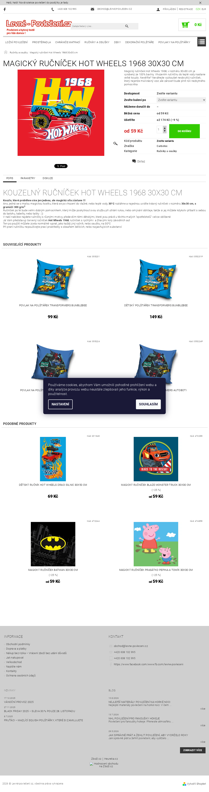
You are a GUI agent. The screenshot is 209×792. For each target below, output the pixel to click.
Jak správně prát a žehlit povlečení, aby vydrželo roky (148, 735)
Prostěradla (41, 42)
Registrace (186, 9)
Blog (112, 690)
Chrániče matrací (67, 42)
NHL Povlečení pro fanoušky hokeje (134, 718)
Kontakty (11, 671)
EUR (204, 9)
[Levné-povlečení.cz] (39, 27)
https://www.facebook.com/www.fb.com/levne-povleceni (148, 664)
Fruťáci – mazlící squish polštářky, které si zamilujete (43, 720)
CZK (198, 9)
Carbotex (162, 146)
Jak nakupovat (14, 657)
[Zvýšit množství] (165, 128)
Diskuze (48, 178)
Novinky (10, 690)
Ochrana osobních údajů (21, 675)
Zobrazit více (192, 750)
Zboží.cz (96, 758)
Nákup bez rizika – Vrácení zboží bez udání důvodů (36, 653)
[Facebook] (5, 9)
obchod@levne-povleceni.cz (131, 646)
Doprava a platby (16, 648)
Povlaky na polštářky (174, 42)
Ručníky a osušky (96, 42)
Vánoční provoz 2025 (18, 701)
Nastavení (60, 404)
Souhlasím (148, 404)
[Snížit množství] (165, 131)
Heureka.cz (111, 758)
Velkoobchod (14, 662)
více (202, 708)
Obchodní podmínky (18, 644)
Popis (9, 178)
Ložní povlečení (16, 42)
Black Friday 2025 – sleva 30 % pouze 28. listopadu (39, 711)
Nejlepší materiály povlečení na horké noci (139, 701)
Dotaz (141, 161)
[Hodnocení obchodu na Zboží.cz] (104, 766)
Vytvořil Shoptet (196, 783)
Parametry (28, 178)
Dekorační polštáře (139, 42)
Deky (117, 42)
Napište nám (14, 666)
